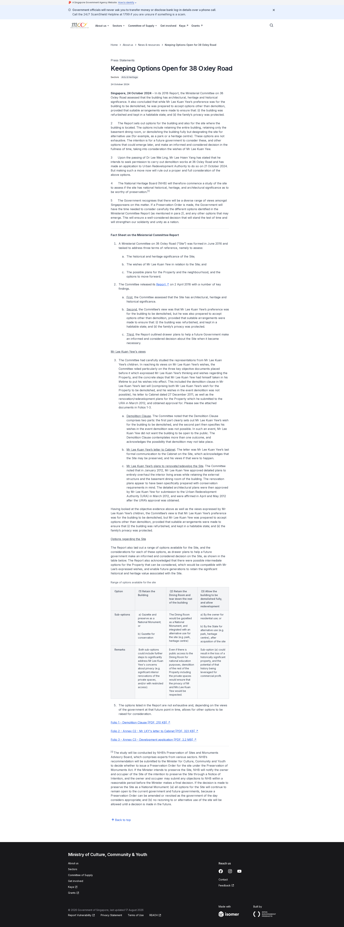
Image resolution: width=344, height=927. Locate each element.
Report (161, 284)
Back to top (123, 820)
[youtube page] (239, 871)
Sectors (72, 869)
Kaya (182, 25)
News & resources (149, 44)
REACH (153, 915)
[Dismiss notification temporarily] (273, 10)
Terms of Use (136, 915)
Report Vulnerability (79, 915)
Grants (195, 25)
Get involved (168, 25)
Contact (223, 879)
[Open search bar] (271, 25)
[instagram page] (230, 871)
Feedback (225, 885)
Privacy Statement (111, 915)
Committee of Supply (80, 875)
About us (128, 44)
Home (114, 44)
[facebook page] (221, 871)
